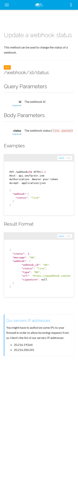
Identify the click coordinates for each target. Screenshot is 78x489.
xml (68, 158)
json (61, 158)
